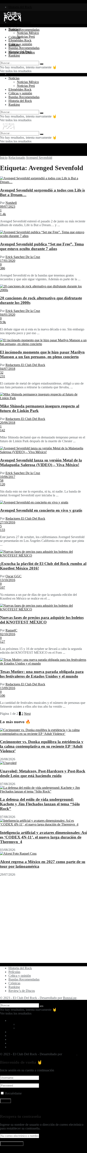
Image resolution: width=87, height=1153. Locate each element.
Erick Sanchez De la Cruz (22, 257)
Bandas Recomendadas (23, 29)
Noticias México (28, 33)
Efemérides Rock (19, 40)
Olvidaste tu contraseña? (16, 1108)
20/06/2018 (7, 422)
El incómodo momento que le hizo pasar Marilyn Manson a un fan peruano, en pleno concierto (42, 354)
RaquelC (11, 630)
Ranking (14, 55)
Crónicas (14, 983)
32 (1, 372)
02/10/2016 (7, 634)
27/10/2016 (7, 522)
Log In (4, 1151)
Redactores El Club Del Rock (25, 365)
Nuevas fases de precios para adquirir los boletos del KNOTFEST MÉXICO (42, 619)
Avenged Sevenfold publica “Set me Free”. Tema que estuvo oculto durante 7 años (42, 246)
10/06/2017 (7, 477)
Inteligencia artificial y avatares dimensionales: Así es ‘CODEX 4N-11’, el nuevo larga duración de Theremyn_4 (43, 837)
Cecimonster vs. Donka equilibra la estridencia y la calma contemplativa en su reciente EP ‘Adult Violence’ (41, 746)
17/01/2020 (7, 260)
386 (2, 268)
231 (2, 376)
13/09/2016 (7, 688)
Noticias (13, 29)
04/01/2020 (7, 314)
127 (2, 641)
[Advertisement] (43, 919)
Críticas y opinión (20, 44)
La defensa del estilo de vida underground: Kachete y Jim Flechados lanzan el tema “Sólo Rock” (40, 804)
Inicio (4, 157)
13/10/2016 (7, 580)
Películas (14, 972)
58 (1, 480)
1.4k (3, 214)
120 (2, 484)
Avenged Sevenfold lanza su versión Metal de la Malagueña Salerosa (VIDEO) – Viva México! (41, 462)
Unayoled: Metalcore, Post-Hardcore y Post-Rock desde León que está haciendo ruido (42, 773)
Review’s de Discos (21, 991)
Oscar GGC (13, 576)
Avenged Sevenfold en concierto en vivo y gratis (41, 510)
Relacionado (16, 157)
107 (2, 587)
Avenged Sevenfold (39, 157)
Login (12, 74)
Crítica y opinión (19, 975)
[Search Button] (41, 64)
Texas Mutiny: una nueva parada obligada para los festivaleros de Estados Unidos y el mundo (42, 673)
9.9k (3, 322)
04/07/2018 (7, 368)
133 (2, 530)
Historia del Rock (20, 7)
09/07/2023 (7, 206)
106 (2, 695)
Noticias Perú (26, 36)
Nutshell (11, 203)
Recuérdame (13, 1093)
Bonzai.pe (69, 998)
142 (2, 430)
